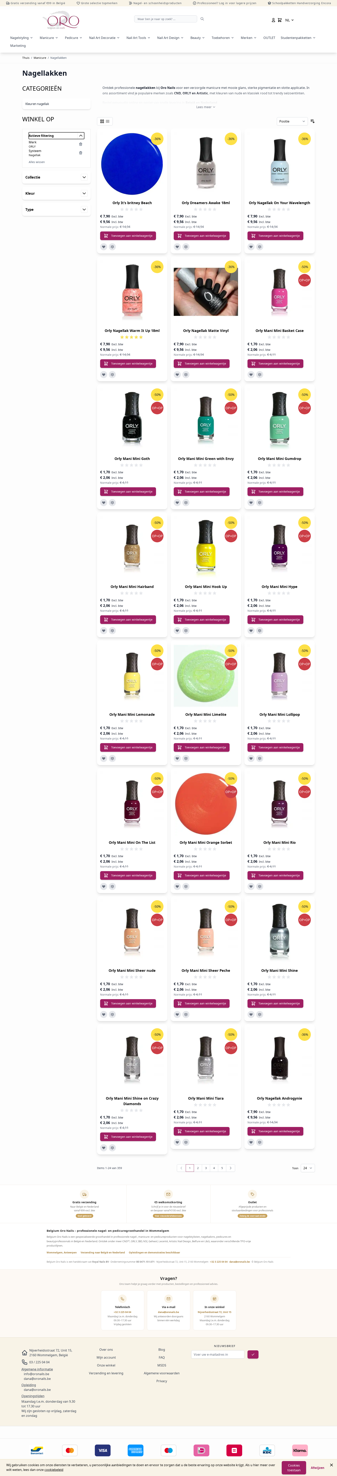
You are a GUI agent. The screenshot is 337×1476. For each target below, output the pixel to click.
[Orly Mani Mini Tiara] (206, 1059)
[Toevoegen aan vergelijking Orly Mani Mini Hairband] (112, 630)
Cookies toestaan (294, 1467)
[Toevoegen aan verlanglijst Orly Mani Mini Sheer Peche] (177, 1014)
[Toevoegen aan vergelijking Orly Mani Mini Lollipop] (259, 758)
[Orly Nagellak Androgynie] (279, 1059)
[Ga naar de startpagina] (61, 20)
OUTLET (269, 38)
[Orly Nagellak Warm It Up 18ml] (132, 292)
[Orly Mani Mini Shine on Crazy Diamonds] (132, 1059)
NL (287, 20)
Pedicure (71, 38)
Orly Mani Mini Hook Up (206, 586)
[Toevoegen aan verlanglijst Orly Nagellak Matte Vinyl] (177, 374)
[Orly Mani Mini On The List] (132, 803)
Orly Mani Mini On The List (132, 842)
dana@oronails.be (239, 1261)
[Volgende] (230, 1168)
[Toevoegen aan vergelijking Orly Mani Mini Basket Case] (259, 374)
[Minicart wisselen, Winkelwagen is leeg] (280, 20)
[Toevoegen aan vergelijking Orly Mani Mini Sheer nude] (112, 1014)
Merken (246, 38)
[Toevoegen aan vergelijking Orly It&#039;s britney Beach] (112, 246)
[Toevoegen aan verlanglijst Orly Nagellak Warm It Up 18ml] (103, 374)
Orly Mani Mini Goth (132, 458)
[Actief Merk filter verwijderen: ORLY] (80, 144)
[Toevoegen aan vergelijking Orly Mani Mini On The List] (112, 886)
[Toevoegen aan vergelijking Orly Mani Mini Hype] (259, 630)
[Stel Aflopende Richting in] (312, 121)
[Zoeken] (202, 18)
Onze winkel (106, 1365)
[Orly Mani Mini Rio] (279, 803)
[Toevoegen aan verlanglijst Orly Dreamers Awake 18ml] (177, 246)
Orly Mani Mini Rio (279, 842)
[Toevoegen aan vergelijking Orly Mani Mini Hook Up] (185, 630)
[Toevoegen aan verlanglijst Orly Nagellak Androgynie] (251, 1142)
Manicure (47, 38)
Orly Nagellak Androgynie (279, 1098)
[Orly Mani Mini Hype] (279, 548)
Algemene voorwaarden (162, 1373)
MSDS (161, 1365)
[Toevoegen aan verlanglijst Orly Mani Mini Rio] (251, 886)
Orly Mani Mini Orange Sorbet (206, 842)
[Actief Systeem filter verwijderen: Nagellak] (80, 152)
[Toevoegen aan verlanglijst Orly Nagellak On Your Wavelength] (251, 246)
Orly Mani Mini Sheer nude (132, 970)
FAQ (162, 1357)
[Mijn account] (273, 20)
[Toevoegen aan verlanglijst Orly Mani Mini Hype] (251, 630)
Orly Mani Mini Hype (279, 586)
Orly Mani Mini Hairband (132, 586)
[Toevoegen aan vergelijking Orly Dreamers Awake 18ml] (185, 246)
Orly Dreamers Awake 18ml (206, 202)
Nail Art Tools (136, 38)
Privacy (161, 1381)
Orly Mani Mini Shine (279, 970)
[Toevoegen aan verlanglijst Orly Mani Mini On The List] (103, 886)
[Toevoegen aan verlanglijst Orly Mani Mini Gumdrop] (251, 502)
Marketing (18, 45)
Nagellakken (58, 58)
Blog (161, 1349)
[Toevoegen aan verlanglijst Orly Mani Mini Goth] (103, 502)
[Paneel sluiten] (331, 1464)
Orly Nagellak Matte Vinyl (206, 330)
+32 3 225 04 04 (219, 1261)
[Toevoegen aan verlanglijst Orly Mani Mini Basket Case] (251, 374)
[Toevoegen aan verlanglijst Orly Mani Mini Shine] (251, 1014)
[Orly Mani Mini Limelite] (206, 676)
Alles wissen (37, 162)
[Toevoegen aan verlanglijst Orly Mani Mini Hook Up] (177, 630)
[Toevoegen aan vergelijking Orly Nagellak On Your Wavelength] (259, 246)
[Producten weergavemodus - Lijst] (107, 121)
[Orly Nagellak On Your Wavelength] (279, 164)
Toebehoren (221, 38)
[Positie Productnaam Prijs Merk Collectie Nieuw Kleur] (292, 121)
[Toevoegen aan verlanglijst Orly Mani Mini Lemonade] (103, 758)
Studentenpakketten (296, 38)
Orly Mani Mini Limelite (205, 714)
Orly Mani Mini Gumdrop (279, 458)
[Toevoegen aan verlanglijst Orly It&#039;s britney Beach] (103, 246)
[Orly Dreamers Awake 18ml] (206, 164)
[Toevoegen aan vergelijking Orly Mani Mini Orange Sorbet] (185, 886)
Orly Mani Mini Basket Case (280, 330)
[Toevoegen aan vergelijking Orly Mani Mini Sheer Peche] (185, 1014)
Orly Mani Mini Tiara (206, 1098)
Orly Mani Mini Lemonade (132, 714)
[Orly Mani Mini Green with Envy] (206, 420)
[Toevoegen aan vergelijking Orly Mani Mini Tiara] (185, 1142)
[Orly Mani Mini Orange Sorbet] (206, 803)
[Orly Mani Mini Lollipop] (279, 676)
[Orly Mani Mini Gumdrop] (279, 420)
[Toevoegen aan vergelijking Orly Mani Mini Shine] (259, 1014)
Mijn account (106, 1357)
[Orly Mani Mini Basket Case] (279, 292)
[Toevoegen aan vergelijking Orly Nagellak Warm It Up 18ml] (112, 374)
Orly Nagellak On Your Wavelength (279, 202)
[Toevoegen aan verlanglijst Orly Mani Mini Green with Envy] (177, 502)
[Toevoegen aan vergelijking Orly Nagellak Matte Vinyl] (185, 374)
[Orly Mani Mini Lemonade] (132, 676)
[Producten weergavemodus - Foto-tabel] (102, 121)
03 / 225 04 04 (39, 1362)
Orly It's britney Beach (132, 202)
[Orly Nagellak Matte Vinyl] (206, 292)
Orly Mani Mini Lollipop (279, 714)
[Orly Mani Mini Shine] (279, 931)
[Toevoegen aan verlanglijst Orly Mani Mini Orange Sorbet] (177, 886)
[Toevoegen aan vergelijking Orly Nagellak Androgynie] (259, 1142)
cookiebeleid (53, 1470)
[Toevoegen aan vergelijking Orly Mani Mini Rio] (259, 886)
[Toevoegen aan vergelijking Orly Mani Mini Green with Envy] (185, 502)
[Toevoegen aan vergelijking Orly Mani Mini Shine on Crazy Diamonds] (112, 1147)
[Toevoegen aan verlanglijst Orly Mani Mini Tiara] (177, 1142)
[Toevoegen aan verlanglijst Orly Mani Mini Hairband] (103, 630)
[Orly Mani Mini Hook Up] (206, 548)
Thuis (26, 58)
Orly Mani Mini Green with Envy (206, 458)
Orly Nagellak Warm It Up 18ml (132, 330)
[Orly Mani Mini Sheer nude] (132, 931)
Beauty (195, 38)
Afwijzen (317, 1468)
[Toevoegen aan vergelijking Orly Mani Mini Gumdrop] (259, 502)
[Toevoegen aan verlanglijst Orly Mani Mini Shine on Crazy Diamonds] (103, 1147)
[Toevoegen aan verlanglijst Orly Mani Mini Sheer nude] (103, 1014)
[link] (181, 1168)
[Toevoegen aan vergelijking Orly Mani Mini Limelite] (185, 758)
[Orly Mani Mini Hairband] (132, 548)
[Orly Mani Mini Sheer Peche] (206, 931)
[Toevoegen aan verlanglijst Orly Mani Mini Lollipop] (251, 758)
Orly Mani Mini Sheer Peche (206, 970)
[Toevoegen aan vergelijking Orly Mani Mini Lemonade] (112, 758)
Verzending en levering (106, 1373)
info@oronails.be (36, 1374)
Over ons (106, 1349)
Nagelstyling (19, 38)
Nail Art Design (168, 38)
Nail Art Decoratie (102, 38)
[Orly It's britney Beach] (132, 164)
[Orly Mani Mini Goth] (132, 420)
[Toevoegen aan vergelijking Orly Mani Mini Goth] (112, 502)
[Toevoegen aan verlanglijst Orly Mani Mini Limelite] (177, 758)
